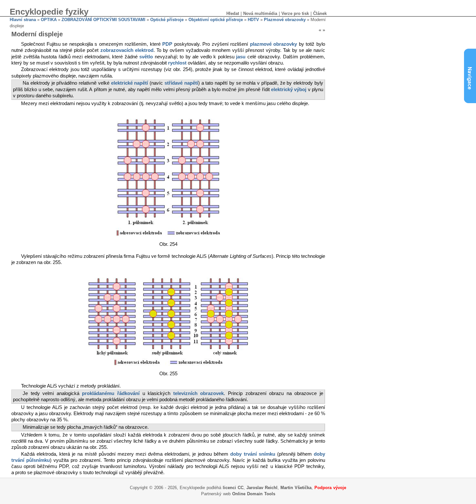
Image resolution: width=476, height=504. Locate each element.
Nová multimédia (260, 13)
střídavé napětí (181, 83)
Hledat (232, 13)
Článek (320, 13)
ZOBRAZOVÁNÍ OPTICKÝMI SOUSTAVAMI (103, 19)
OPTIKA (49, 19)
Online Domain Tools (253, 493)
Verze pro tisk (295, 13)
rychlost (177, 63)
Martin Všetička (296, 487)
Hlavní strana (23, 19)
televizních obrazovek (198, 393)
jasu (240, 56)
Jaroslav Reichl (262, 487)
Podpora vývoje (330, 487)
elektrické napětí (129, 83)
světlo (146, 56)
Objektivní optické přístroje (215, 19)
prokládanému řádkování (111, 393)
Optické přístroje (167, 19)
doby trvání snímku (252, 454)
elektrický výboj (288, 89)
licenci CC (233, 487)
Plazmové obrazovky (285, 19)
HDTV (253, 19)
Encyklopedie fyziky (49, 12)
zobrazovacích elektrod (126, 50)
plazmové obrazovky (273, 44)
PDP (167, 44)
